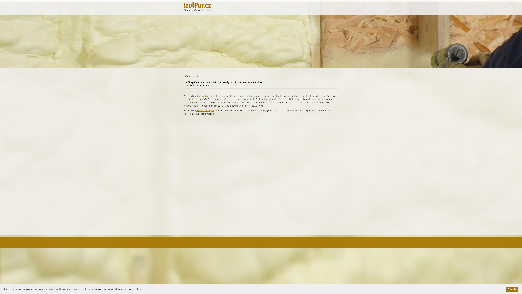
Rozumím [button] (512, 289)
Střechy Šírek (202, 96)
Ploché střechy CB (205, 110)
